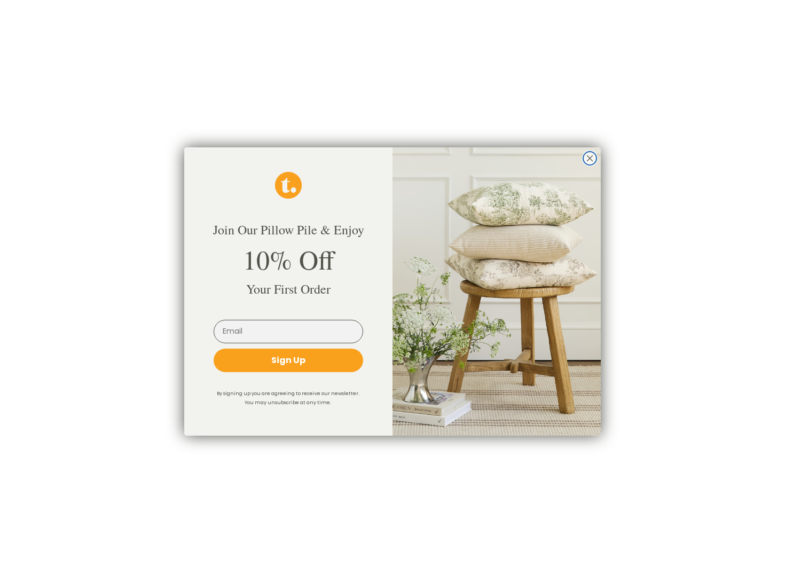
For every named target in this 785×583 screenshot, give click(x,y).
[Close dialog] (589, 158)
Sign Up (288, 360)
